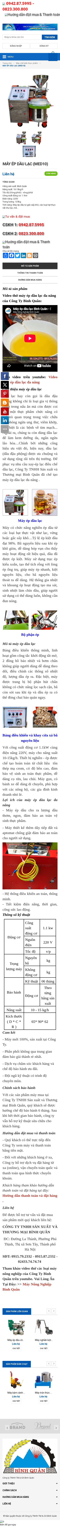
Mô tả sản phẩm (30, 266)
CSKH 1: (23, 224)
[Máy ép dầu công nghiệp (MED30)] (16, 1327)
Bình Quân (22, 186)
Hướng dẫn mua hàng (30, 280)
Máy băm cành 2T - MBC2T (22, 1392)
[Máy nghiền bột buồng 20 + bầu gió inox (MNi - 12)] (43, 1327)
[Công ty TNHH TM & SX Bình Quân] (30, 28)
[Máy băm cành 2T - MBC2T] (16, 1379)
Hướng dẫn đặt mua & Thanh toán (34, 14)
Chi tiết (16, 1348)
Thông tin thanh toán (30, 273)
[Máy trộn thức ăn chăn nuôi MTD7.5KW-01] (43, 1379)
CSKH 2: (23, 233)
